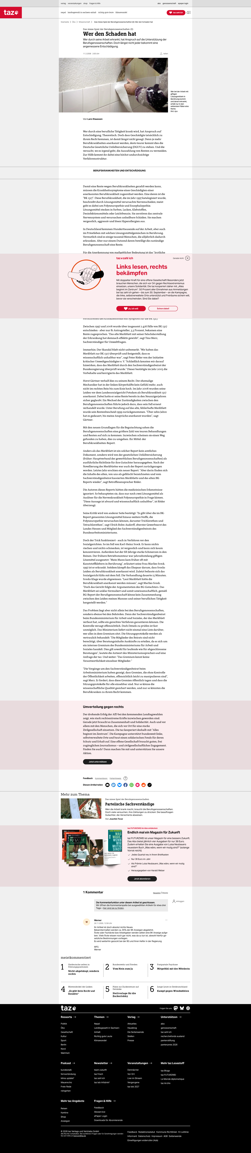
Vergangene (133, 1082)
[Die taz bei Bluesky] (182, 1009)
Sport (63, 1040)
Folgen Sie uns (166, 1008)
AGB (166, 1136)
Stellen (130, 1036)
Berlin (63, 1044)
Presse (130, 1040)
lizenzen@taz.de (79, 1136)
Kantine (64, 1112)
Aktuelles (131, 1023)
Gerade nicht (178, 258)
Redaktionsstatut (147, 1132)
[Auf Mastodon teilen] (113, 785)
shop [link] (85, 3)
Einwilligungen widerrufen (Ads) (142, 1140)
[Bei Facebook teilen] (125, 785)
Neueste (156, 893)
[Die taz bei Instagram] (188, 1009)
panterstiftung (168, 1040)
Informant (132, 1136)
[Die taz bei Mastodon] (176, 1009)
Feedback (99, 1107)
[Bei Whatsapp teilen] (131, 785)
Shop (63, 1116)
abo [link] (159, 3)
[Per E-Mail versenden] (107, 785)
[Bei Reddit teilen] (143, 785)
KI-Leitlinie (183, 1132)
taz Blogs (165, 1070)
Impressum (157, 1136)
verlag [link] (63, 3)
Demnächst (133, 1070)
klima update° (67, 1078)
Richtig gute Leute (103, 1036)
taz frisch (98, 1074)
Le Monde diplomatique (172, 1079)
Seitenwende (175, 1136)
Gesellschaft (67, 1032)
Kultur (64, 1036)
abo (163, 1023)
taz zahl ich (166, 1032)
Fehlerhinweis (115, 778)
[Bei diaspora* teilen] (137, 785)
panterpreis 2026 (169, 1044)
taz (68, 1008)
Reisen (64, 1108)
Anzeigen (65, 1121)
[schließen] (187, 258)
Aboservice (99, 1112)
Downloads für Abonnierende (108, 1120)
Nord (63, 1048)
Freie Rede (66, 1086)
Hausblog (132, 1028)
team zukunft (100, 1070)
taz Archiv (165, 1083)
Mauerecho (66, 1082)
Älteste (165, 893)
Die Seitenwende (135, 1032)
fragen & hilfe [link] (94, 3)
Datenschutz (144, 1136)
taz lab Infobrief (101, 1082)
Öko (74, 22)
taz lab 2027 (133, 1086)
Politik (64, 1023)
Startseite (65, 22)
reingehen (66, 1090)
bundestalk (66, 1070)
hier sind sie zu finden (113, 908)
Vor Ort (131, 1074)
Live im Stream (134, 1078)
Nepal (97, 1023)
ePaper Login (100, 1116)
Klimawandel (100, 1040)
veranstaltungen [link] (74, 3)
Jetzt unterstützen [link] (98, 761)
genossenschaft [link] (169, 3)
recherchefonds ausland (172, 1036)
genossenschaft (168, 1028)
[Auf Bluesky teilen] (119, 785)
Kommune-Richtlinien (167, 1132)
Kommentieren (101, 778)
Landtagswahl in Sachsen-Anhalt (107, 1030)
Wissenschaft (84, 22)
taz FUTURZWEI (168, 1075)
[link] (64, 12)
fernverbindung (68, 1074)
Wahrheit (65, 1053)
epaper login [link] (183, 3)
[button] (189, 12)
